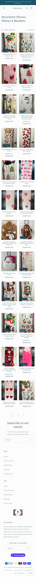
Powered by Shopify (18, 567)
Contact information (18, 573)
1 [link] (12, 415)
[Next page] (23, 415)
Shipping (7, 469)
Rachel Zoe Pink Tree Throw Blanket (27, 86)
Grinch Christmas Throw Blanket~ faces (9, 55)
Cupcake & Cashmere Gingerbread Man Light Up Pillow (26, 243)
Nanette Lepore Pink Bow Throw (27, 182)
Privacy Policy (8, 474)
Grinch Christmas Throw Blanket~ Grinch (9, 335)
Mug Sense (10, 567)
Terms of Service (9, 461)
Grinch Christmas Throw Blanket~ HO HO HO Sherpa (26, 402)
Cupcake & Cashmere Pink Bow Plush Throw (26, 369)
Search (6, 456)
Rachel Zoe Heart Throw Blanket (9, 212)
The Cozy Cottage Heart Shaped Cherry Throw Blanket (26, 336)
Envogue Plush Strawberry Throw (9, 150)
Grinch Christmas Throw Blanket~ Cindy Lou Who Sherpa (9, 304)
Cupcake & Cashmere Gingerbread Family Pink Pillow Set (9, 243)
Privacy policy (8, 570)
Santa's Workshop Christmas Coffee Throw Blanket (9, 370)
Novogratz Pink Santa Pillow (9, 273)
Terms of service (18, 570)
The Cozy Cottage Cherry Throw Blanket (27, 150)
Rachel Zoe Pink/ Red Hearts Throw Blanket (9, 402)
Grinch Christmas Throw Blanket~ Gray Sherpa (27, 303)
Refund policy (8, 465)
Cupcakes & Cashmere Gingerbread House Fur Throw (9, 117)
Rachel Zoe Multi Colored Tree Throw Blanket (9, 182)
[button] (4, 8)
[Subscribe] (30, 440)
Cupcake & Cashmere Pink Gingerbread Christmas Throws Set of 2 (26, 56)
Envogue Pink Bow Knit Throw (9, 86)
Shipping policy (28, 570)
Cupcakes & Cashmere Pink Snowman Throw (26, 273)
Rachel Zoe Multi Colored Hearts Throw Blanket (27, 212)
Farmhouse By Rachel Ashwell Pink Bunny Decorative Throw (27, 117)
